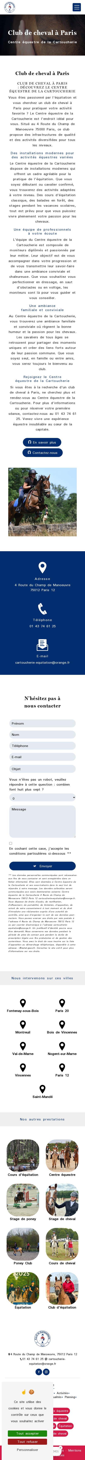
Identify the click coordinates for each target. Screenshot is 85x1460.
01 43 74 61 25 (43, 626)
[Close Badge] (60, 1448)
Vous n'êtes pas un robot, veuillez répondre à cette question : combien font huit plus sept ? (39, 784)
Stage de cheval (55, 1418)
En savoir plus (44, 442)
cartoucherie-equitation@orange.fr (42, 662)
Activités (62, 1393)
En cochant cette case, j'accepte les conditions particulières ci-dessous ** (40, 851)
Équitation (65, 1426)
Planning (70, 1397)
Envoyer (46, 866)
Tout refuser (27, 1442)
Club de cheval (56, 1433)
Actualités (55, 1397)
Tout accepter (27, 1433)
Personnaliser (27, 1450)
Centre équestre (57, 1411)
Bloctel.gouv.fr (27, 948)
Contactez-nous (45, 452)
